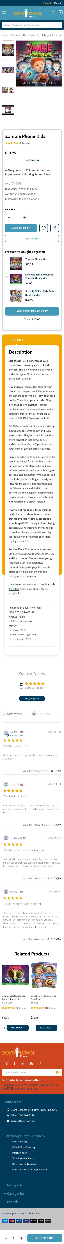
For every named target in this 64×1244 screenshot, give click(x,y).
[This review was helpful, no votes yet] (52, 771)
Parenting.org (19, 1152)
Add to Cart (21, 228)
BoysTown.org (19, 1141)
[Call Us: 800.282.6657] (54, 12)
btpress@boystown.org (23, 1120)
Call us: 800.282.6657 (22, 1115)
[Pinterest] (23, 1063)
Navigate (14, 1185)
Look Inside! (32, 160)
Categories (16, 1193)
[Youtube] (31, 1063)
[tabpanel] (15, 997)
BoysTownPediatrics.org (25, 1163)
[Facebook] (14, 1063)
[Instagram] (39, 1063)
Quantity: (10, 209)
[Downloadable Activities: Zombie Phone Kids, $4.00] (15, 975)
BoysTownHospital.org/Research (29, 1169)
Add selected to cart (32, 311)
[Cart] (60, 12)
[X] (6, 1063)
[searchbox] (17, 713)
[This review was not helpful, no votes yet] (57, 771)
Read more (40, 927)
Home (5, 35)
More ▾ (57, 3)
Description (16, 340)
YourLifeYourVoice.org (23, 1158)
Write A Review (32, 698)
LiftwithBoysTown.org (23, 1147)
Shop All (47, 3)
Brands (12, 1202)
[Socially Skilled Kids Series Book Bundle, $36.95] (44, 975)
